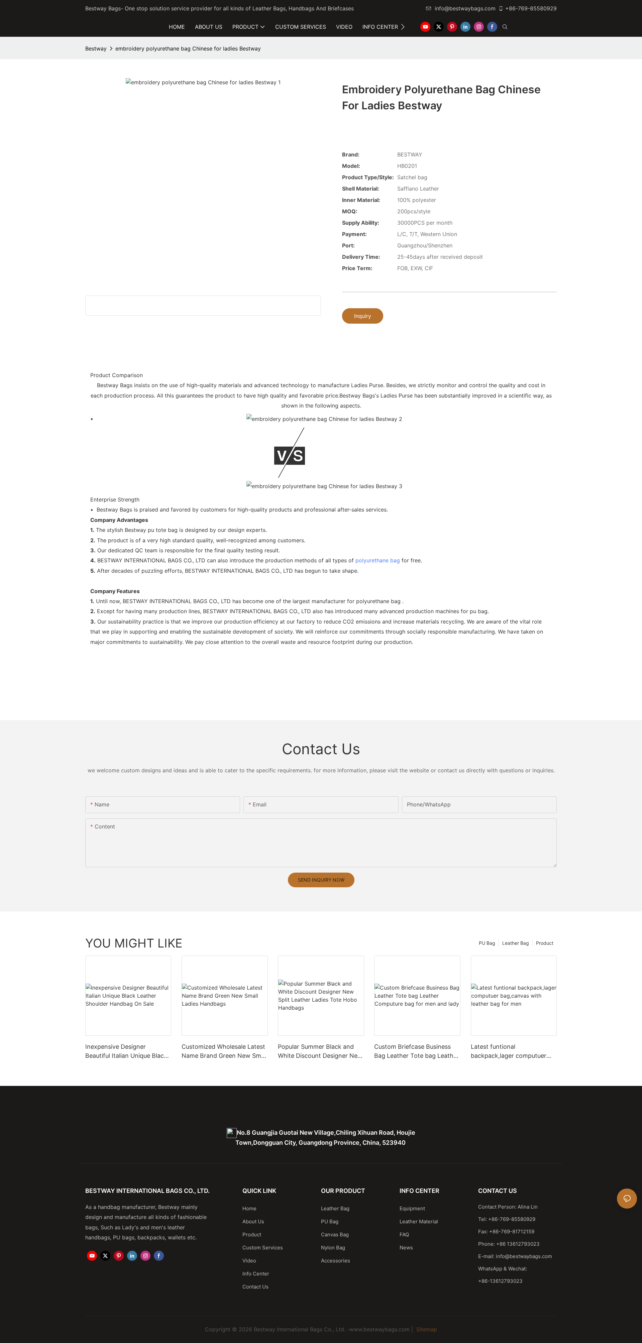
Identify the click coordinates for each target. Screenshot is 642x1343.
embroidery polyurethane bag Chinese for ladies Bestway (188, 48)
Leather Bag (515, 943)
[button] (403, 27)
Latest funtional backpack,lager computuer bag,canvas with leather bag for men (511, 1051)
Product (544, 943)
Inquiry (362, 316)
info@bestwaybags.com (465, 8)
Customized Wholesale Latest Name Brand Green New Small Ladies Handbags (224, 1051)
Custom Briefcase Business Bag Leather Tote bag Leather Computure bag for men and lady (416, 1051)
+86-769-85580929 (531, 8)
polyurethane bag (377, 560)
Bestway (96, 48)
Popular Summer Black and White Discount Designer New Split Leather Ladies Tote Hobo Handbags (320, 1051)
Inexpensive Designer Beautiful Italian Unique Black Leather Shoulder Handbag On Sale (128, 1051)
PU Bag (487, 943)
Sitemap (426, 1329)
